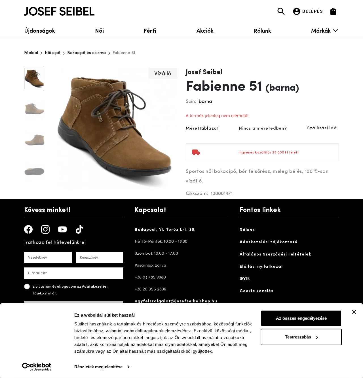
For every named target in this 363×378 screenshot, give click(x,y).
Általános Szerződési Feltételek (275, 254)
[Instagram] (45, 229)
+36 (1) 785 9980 (150, 277)
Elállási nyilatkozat (261, 267)
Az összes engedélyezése (301, 318)
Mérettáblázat (202, 128)
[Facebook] (28, 229)
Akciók (205, 30)
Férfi (150, 30)
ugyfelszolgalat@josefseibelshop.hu (176, 301)
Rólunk (262, 30)
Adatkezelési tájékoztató (268, 242)
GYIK (245, 279)
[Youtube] (62, 229)
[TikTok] (79, 229)
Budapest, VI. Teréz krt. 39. (165, 230)
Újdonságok (39, 30)
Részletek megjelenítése (98, 366)
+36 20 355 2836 (150, 289)
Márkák (321, 30)
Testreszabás (298, 336)
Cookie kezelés (256, 291)
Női (99, 30)
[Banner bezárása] (354, 312)
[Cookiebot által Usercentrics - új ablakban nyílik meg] (37, 367)
